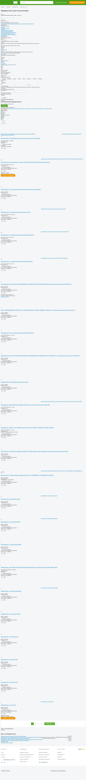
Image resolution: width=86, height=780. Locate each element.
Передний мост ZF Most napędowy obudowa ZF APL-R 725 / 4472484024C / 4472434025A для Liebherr (27, 475)
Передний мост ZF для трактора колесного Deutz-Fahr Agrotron (17, 333)
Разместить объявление (8, 175)
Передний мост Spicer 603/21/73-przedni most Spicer (14, 382)
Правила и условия (24, 752)
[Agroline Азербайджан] (6, 2)
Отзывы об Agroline (24, 759)
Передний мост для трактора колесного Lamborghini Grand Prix (17, 235)
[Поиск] (21, 2)
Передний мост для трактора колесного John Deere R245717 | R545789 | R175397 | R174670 (21, 737)
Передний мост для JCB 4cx (8, 705)
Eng (2, 762)
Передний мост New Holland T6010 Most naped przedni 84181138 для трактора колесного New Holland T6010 (29, 567)
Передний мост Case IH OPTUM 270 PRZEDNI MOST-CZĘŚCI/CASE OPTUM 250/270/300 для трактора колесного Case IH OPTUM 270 (36, 284)
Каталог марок (23, 761)
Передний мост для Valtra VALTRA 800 (11, 544)
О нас (2, 752)
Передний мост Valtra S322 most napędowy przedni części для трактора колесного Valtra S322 (25, 404)
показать (4, 97)
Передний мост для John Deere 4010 (10, 522)
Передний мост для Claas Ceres (9, 682)
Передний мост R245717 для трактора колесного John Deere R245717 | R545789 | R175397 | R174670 (27, 427)
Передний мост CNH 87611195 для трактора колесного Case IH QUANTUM (20, 138)
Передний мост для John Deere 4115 (10, 499)
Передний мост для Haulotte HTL (9, 636)
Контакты (3, 756)
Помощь (3, 754)
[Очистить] (3, 18)
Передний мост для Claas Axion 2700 (10, 614)
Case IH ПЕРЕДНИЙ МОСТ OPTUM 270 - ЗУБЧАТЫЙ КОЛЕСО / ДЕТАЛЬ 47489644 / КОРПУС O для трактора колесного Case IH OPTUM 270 (38, 310)
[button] (2, 148)
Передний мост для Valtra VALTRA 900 (11, 591)
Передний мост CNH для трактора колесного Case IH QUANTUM (15, 738)
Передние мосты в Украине (7, 742)
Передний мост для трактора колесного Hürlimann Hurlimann (17, 261)
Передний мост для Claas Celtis (9, 659)
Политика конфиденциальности (27, 754)
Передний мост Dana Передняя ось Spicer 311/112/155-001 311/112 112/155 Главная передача (25, 162)
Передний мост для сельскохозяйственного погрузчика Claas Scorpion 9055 (21, 189)
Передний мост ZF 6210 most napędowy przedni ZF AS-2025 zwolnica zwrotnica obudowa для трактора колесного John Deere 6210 (34, 451)
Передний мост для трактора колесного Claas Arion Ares (15, 212)
